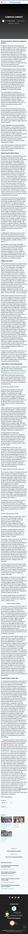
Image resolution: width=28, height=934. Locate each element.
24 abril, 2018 (11, 875)
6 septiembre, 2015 (21, 20)
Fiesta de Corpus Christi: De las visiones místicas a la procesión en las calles (6, 824)
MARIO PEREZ (5, 869)
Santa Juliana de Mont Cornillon (16, 372)
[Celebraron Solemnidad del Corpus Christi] (6, 833)
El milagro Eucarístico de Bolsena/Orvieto (12, 373)
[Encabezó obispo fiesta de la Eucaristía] (18, 819)
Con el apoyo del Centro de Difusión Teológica (14, 931)
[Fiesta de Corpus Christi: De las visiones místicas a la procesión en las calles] (6, 819)
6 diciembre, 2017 (12, 882)
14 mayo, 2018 (11, 869)
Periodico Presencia (11, 20)
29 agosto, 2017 (11, 888)
